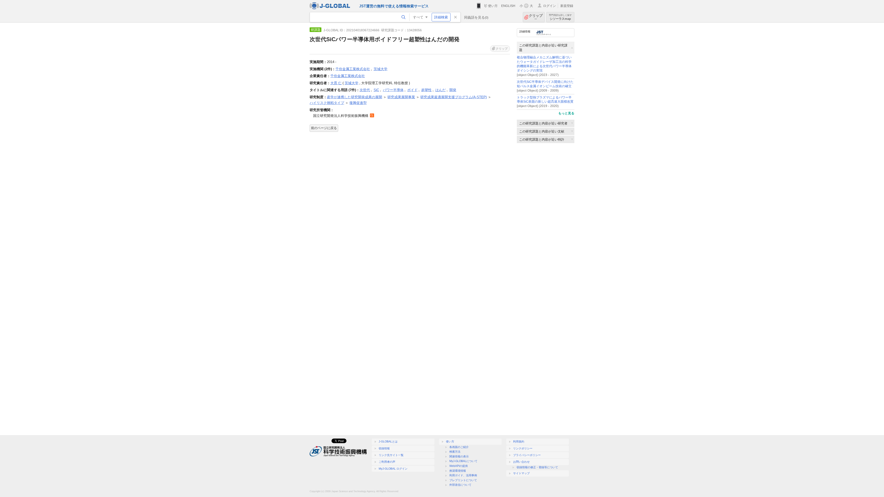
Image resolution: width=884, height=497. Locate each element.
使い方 (493, 6)
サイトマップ (521, 473)
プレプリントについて (463, 480)
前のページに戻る (324, 128)
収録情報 (384, 448)
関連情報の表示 (459, 456)
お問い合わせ (521, 461)
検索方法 (454, 451)
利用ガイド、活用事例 (463, 475)
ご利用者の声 (387, 461)
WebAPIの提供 (458, 466)
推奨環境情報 (457, 470)
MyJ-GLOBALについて (463, 461)
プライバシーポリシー (527, 455)
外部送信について (460, 484)
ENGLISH (508, 6)
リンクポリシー (522, 448)
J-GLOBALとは (388, 441)
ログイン (549, 6)
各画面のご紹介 (459, 447)
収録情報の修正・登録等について (537, 467)
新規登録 (566, 6)
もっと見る (566, 113)
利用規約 (518, 441)
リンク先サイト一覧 (391, 455)
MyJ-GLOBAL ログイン (393, 468)
